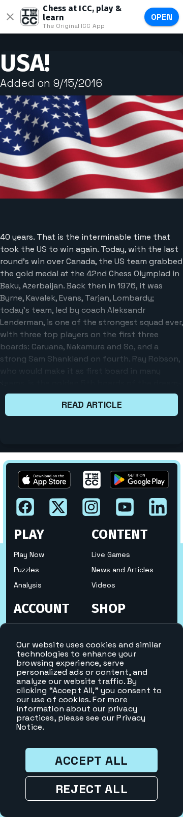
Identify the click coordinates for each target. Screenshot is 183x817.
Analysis (28, 585)
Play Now (29, 554)
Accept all (91, 760)
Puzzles (26, 569)
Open (162, 17)
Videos (103, 585)
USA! (25, 63)
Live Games (111, 554)
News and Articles (123, 569)
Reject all (91, 789)
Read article (92, 404)
